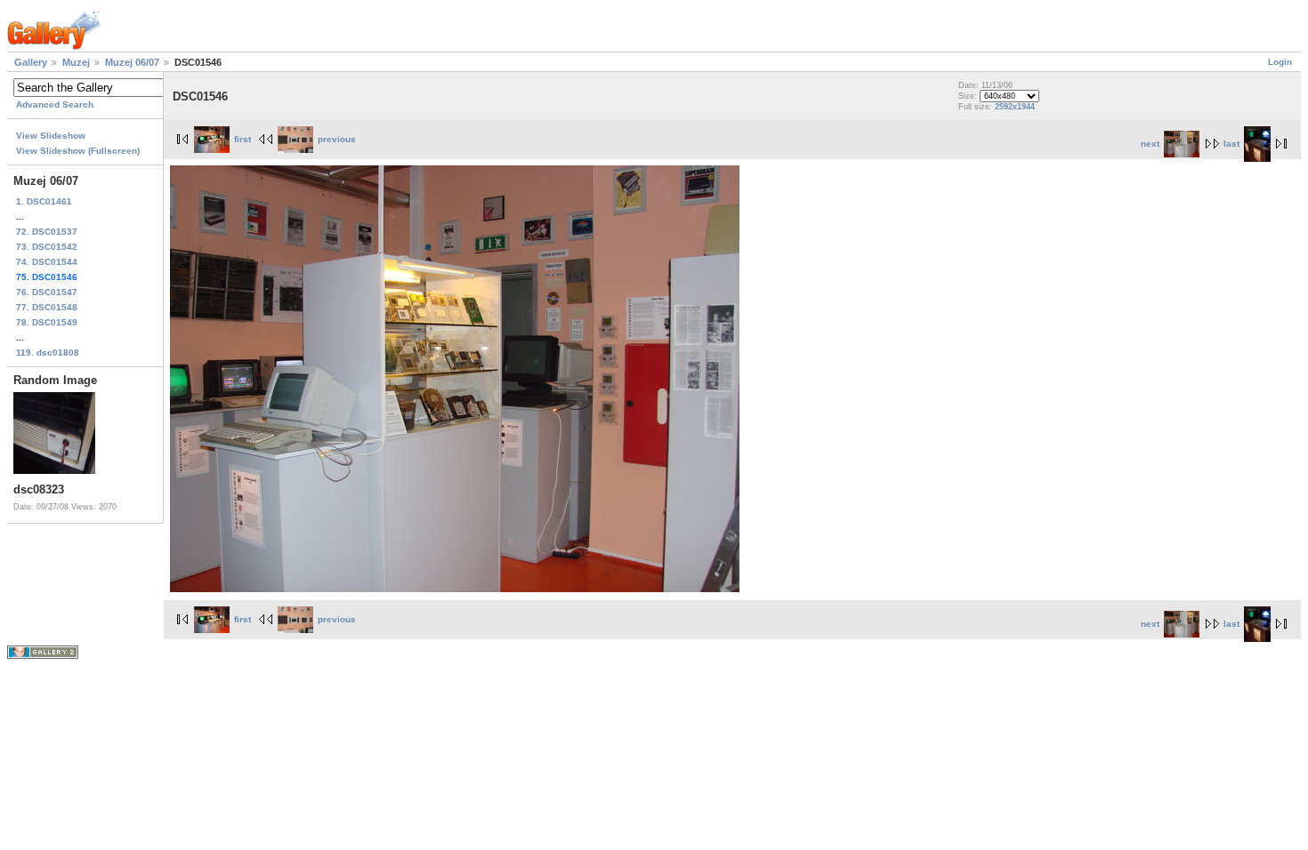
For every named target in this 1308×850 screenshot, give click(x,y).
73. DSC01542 (46, 247)
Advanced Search (54, 104)
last (1231, 143)
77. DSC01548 (46, 307)
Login (1280, 62)
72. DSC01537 (46, 232)
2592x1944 (1015, 106)
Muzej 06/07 (132, 62)
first (242, 139)
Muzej (76, 62)
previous (337, 139)
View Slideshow (50, 135)
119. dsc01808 (47, 352)
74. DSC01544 (46, 262)
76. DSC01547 (46, 292)
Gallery (30, 62)
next (1150, 143)
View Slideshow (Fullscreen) (78, 151)
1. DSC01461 (44, 201)
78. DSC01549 (46, 322)
